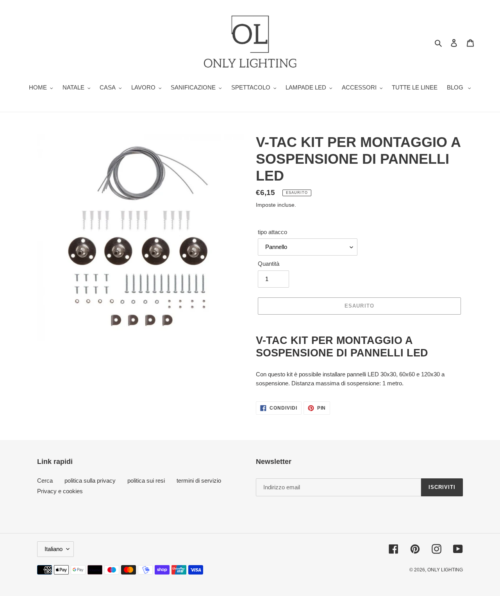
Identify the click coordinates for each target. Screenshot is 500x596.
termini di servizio (199, 480)
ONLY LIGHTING (445, 570)
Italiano (53, 549)
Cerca (45, 480)
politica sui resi (146, 480)
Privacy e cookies (60, 491)
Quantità (268, 263)
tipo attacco (272, 232)
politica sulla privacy (90, 480)
